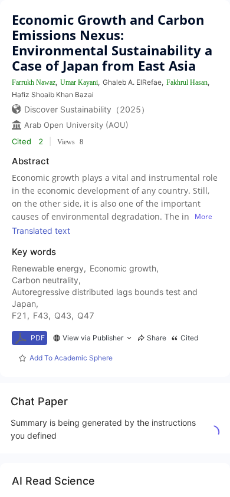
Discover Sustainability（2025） (86, 109)
